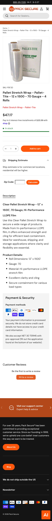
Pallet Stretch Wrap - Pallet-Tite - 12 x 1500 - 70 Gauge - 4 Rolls (26, 31)
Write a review (26, 377)
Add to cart (35, 148)
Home (5, 28)
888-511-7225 (19, 2)
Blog (9, 467)
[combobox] (26, 16)
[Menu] (4, 9)
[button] (48, 9)
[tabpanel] (26, 245)
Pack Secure (14, 514)
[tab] (9, 196)
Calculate (32, 182)
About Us (11, 447)
